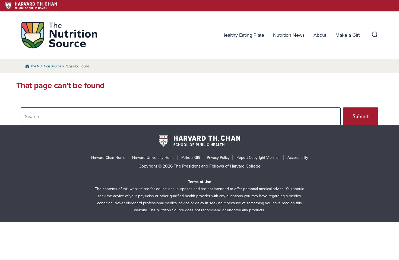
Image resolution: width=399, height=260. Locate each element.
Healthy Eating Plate (242, 35)
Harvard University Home (153, 157)
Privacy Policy (218, 157)
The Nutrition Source (45, 66)
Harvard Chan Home (108, 157)
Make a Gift (347, 35)
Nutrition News (289, 35)
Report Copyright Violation (258, 157)
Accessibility (297, 157)
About (320, 35)
